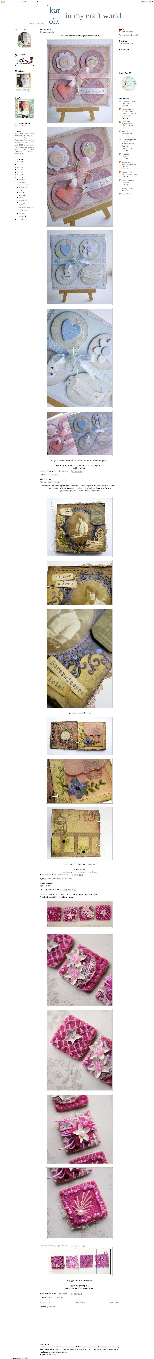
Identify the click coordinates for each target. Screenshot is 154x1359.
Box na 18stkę (127, 133)
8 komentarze (63, 471)
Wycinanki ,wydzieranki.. (127, 122)
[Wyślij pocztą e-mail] (72, 471)
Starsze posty (114, 1302)
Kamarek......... (127, 162)
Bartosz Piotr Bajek (22, 1358)
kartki (22, 144)
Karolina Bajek (127, 31)
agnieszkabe (126, 193)
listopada (22, 182)
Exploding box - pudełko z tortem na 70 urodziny (129, 113)
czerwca (21, 195)
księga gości (19, 147)
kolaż (27, 145)
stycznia (22, 216)
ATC (16, 133)
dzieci (28, 142)
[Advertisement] (57, 1325)
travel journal (20, 149)
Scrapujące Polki (21, 140)
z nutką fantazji (128, 180)
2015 (19, 167)
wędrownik (31, 151)
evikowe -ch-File (128, 109)
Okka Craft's (127, 172)
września (22, 187)
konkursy (31, 145)
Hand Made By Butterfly (127, 189)
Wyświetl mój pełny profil (128, 35)
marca (21, 203)
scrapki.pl (91, 864)
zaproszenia (18, 153)
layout (25, 147)
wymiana (31, 149)
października (23, 185)
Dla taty (124, 156)
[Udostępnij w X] (77, 471)
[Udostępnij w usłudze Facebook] (79, 471)
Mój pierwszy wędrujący (26, 207)
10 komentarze (63, 874)
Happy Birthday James (130, 174)
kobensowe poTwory (129, 139)
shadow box (31, 147)
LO (33, 138)
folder (32, 142)
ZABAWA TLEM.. (128, 125)
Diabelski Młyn (28, 136)
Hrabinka (125, 154)
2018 (19, 162)
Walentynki (31, 140)
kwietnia (22, 200)
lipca (21, 192)
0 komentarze (63, 1293)
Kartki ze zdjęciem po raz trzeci (129, 165)
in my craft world (93, 15)
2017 (19, 164)
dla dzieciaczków (24, 205)
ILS (53, 474)
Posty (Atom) (53, 1306)
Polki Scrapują (58, 878)
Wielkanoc (18, 142)
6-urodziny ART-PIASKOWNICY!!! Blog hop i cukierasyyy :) (128, 144)
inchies (16, 145)
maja (20, 197)
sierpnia (21, 190)
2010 (19, 219)
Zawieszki (125, 182)
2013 (19, 172)
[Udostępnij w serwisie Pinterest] (81, 471)
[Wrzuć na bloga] (75, 471)
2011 (19, 177)
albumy (23, 142)
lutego (21, 213)
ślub (23, 153)
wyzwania (18, 151)
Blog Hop (24, 134)
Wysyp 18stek (127, 103)
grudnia (21, 179)
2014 (19, 170)
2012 (19, 175)
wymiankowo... (23, 210)
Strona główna (79, 1302)
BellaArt (125, 131)
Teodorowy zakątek (129, 101)
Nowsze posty (45, 1302)
